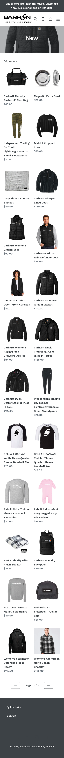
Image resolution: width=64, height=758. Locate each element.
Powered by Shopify (43, 746)
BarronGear (25, 746)
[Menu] (58, 19)
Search (11, 715)
